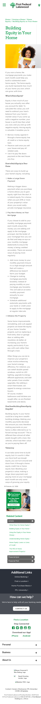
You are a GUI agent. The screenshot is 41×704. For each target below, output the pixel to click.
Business (6, 652)
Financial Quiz (13, 557)
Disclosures (22, 689)
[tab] (21, 521)
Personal (6, 644)
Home (7, 19)
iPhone (15, 636)
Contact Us (21, 608)
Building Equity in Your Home (25, 21)
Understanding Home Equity (19, 539)
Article (11, 521)
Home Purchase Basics (21, 586)
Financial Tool (13, 561)
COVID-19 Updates (21, 691)
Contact (8, 689)
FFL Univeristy (32, 689)
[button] (38, 645)
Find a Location (21, 581)
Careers (14, 689)
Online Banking (21, 577)
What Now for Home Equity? (19, 525)
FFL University (21, 590)
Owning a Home (18, 19)
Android (26, 636)
